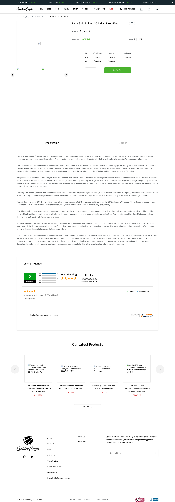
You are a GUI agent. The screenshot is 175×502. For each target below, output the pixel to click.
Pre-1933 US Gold (37, 17)
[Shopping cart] (149, 9)
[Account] (141, 9)
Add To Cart (117, 70)
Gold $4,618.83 (27, 2)
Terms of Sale (75, 499)
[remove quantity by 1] (87, 70)
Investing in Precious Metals (58, 478)
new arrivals (129, 440)
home (18, 17)
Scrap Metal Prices (54, 467)
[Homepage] (25, 9)
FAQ (49, 449)
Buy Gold (26, 17)
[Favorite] (132, 23)
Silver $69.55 (56, 2)
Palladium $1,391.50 (120, 2)
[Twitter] (32, 456)
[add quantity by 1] (94, 70)
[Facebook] (24, 456)
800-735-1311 (83, 441)
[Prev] (12, 75)
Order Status (52, 461)
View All (85, 407)
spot (117, 440)
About (49, 438)
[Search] (157, 9)
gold (133, 437)
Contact (50, 444)
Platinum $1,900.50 (87, 2)
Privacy (87, 499)
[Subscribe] (154, 453)
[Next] (66, 75)
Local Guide (52, 472)
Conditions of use (101, 499)
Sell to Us (51, 455)
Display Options (36, 315)
